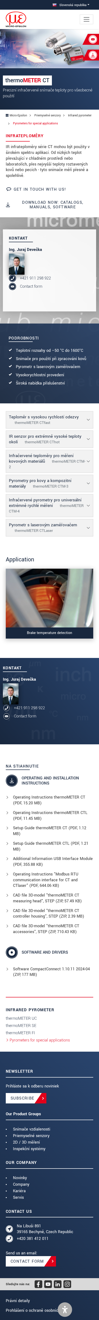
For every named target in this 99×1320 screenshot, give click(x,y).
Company (21, 1184)
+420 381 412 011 (33, 1238)
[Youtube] (48, 1284)
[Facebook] (38, 1284)
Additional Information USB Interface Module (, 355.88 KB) (53, 861)
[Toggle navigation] (86, 19)
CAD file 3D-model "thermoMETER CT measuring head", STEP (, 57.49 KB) (47, 898)
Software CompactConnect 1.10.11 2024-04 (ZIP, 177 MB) (51, 972)
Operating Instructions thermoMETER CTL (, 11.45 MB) (50, 815)
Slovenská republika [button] (72, 5)
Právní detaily (18, 1301)
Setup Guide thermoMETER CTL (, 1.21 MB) (50, 846)
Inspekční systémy (29, 1148)
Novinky (20, 1177)
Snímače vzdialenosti (31, 1129)
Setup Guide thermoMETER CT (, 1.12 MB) (49, 831)
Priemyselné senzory (31, 1135)
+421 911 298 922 (35, 278)
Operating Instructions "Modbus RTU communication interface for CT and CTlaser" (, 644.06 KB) (45, 880)
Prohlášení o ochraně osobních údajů (38, 1310)
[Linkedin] (58, 1284)
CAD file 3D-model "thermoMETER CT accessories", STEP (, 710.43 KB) (46, 929)
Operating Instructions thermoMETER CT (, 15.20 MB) (49, 800)
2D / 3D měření (26, 1142)
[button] (65, 1309)
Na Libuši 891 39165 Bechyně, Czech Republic (45, 1229)
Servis (18, 1197)
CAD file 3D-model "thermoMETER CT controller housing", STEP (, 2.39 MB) (48, 913)
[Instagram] (67, 1284)
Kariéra (19, 1190)
